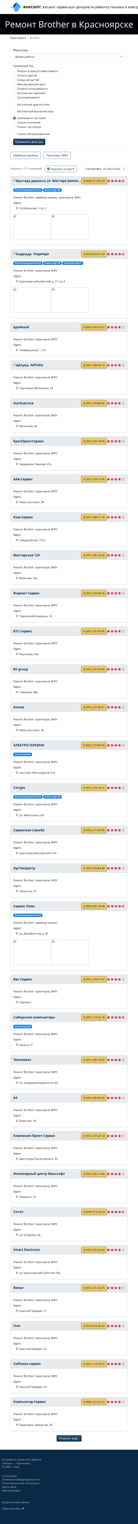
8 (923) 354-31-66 (94, 254)
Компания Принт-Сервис (34, 1135)
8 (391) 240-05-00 (94, 1098)
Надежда (40, 253)
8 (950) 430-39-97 (94, 327)
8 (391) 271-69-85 (94, 830)
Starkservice (23, 403)
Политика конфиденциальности (21, 1479)
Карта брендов (11, 1490)
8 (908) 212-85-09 (94, 181)
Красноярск (18, 38)
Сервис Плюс (24, 906)
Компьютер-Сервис (29, 1401)
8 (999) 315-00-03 (94, 1212)
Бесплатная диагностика (33, 104)
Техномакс (22, 1059)
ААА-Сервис (23, 479)
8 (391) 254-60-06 (94, 593)
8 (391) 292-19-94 (94, 441)
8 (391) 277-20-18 (94, 1136)
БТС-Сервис (22, 631)
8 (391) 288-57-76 (94, 517)
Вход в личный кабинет (16, 1502)
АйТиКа (36, 365)
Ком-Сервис (23, 517)
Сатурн (19, 787)
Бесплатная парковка (31, 93)
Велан (18, 1287)
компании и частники (31, 118)
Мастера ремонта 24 (66, 180)
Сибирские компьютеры (34, 1017)
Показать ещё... (69, 1438)
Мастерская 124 (26, 555)
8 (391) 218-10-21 (94, 788)
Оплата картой (27, 75)
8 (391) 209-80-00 (94, 403)
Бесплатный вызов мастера (35, 111)
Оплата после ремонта (32, 89)
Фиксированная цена (31, 84)
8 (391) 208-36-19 (94, 365)
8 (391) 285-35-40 (94, 555)
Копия (18, 707)
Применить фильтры (29, 142)
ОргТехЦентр (24, 868)
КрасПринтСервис (28, 441)
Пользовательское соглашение (20, 1483)
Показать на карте (61, 169)
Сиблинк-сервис (27, 1363)
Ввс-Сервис (22, 979)
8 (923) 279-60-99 (94, 745)
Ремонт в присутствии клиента (37, 71)
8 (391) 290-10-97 (94, 1060)
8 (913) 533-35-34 (94, 1326)
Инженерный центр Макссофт (39, 1173)
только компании (28, 122)
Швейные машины (25, 155)
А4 (15, 1097)
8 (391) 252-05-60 (94, 669)
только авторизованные (33, 134)
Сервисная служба (29, 830)
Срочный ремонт (28, 97)
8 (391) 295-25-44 (94, 1250)
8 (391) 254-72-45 (94, 479)
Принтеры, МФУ (57, 155)
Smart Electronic (26, 1249)
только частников (29, 127)
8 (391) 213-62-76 (94, 1017)
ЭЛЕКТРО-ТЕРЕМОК (28, 745)
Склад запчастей (28, 80)
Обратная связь (12, 1508)
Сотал (18, 1211)
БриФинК (21, 327)
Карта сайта (9, 1487)
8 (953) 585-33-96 (94, 906)
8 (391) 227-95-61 (94, 707)
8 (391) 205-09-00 (94, 631)
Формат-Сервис (26, 593)
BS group (20, 669)
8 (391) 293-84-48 (94, 868)
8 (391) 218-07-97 (94, 979)
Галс (17, 1325)
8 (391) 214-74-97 (94, 1364)
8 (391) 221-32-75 (94, 1288)
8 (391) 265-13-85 (94, 1174)
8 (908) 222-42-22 (94, 1402)
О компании (9, 1476)
